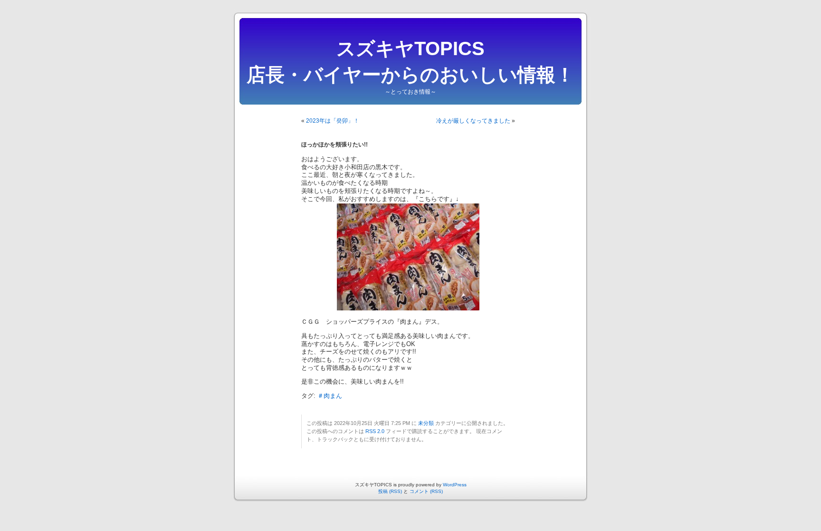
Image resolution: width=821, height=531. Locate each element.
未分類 (426, 423)
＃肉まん (329, 396)
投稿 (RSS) (390, 491)
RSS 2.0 (374, 431)
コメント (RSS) (426, 491)
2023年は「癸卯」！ (332, 120)
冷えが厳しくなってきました (473, 120)
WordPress (455, 484)
